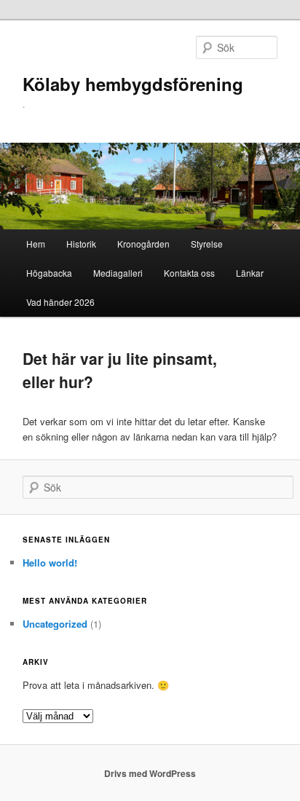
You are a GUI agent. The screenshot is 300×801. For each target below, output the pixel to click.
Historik (81, 243)
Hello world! (50, 562)
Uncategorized (55, 624)
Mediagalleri (118, 273)
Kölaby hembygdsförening (133, 83)
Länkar (250, 273)
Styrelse (207, 243)
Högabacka (49, 273)
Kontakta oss (189, 273)
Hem (35, 243)
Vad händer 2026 (60, 302)
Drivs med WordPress (150, 773)
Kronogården (143, 243)
